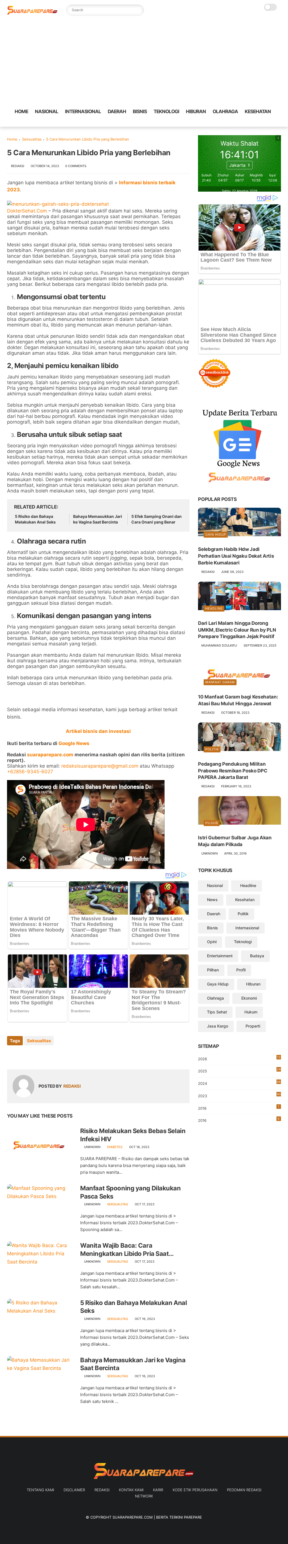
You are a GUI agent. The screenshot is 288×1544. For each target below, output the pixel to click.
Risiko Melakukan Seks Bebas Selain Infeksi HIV (132, 1135)
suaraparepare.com (50, 754)
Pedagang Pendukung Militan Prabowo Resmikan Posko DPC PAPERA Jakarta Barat (232, 770)
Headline (214, 608)
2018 (238, 1108)
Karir (158, 1490)
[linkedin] (57, 1056)
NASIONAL (46, 111)
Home (12, 139)
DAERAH (117, 111)
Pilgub (211, 823)
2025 (239, 1070)
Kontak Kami (131, 1490)
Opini (212, 941)
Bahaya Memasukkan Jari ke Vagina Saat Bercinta (97, 519)
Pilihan (213, 969)
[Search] (138, 10)
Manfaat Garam (220, 682)
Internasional (247, 927)
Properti (253, 1026)
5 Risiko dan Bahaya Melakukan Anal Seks (35, 519)
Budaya (257, 955)
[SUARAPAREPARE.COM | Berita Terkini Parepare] (32, 13)
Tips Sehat (217, 1011)
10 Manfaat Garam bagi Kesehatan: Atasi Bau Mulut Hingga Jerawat (238, 700)
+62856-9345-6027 (30, 771)
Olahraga (215, 998)
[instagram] (272, 123)
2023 (239, 1096)
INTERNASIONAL (83, 111)
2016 (239, 1120)
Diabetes (114, 1147)
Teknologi (243, 941)
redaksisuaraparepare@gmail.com (99, 766)
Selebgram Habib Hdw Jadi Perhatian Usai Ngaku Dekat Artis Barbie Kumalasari (236, 556)
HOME (21, 111)
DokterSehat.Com (27, 211)
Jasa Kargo (217, 1026)
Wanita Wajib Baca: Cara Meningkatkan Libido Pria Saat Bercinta (124, 1250)
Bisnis (212, 927)
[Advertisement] (144, 62)
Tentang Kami (40, 1490)
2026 (239, 1058)
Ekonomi (249, 998)
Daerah (213, 913)
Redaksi (101, 1490)
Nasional (215, 885)
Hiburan (253, 984)
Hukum (250, 1011)
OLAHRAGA (225, 111)
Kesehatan (245, 899)
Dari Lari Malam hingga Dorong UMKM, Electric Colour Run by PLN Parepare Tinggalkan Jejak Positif (237, 629)
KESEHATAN (258, 111)
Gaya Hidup (215, 534)
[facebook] (236, 123)
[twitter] (245, 123)
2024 (239, 1083)
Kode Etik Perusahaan (195, 1490)
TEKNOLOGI (166, 111)
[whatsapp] (254, 123)
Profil (241, 969)
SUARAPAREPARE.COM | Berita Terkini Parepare (157, 1517)
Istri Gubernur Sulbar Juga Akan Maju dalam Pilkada (234, 841)
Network (144, 1496)
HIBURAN (196, 111)
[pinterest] (263, 123)
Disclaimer (74, 1490)
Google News (73, 743)
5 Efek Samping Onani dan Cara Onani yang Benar (156, 519)
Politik (212, 749)
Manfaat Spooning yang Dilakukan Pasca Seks (130, 1192)
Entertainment (220, 955)
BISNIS (140, 111)
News (212, 899)
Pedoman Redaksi (244, 1490)
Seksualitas (32, 139)
